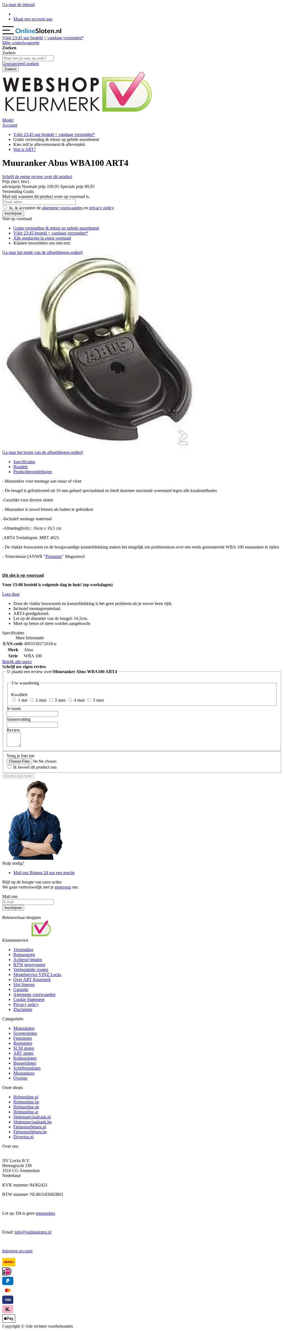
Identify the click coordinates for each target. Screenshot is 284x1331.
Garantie (20, 989)
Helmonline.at (25, 1111)
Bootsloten (22, 1043)
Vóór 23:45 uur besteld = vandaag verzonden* (54, 134)
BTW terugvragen (29, 964)
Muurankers (23, 1073)
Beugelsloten (24, 1063)
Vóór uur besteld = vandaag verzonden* (43, 37)
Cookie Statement (28, 999)
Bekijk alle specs (17, 661)
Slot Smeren (24, 984)
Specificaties (24, 461)
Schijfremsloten (26, 1068)
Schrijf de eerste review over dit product (37, 176)
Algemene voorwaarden (34, 994)
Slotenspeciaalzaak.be (32, 1121)
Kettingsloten (25, 1058)
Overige (20, 1078)
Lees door (11, 594)
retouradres (45, 1213)
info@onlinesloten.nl (33, 1232)
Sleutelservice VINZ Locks (37, 974)
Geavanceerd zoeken (20, 63)
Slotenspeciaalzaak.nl (32, 1116)
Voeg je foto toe (20, 755)
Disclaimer (22, 1009)
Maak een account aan (32, 19)
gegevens (63, 887)
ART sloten (23, 1053)
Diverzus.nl (23, 1136)
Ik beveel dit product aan (35, 767)
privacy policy (101, 207)
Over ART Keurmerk (32, 979)
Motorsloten (23, 1028)
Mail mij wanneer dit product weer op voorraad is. (46, 196)
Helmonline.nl (25, 1097)
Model (8, 120)
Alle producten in (42, 238)
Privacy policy (26, 1004)
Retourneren (24, 954)
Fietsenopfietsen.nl (29, 1126)
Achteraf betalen (27, 959)
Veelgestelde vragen (30, 969)
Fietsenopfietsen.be (30, 1131)
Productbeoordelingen (32, 471)
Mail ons (44, 872)
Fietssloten (22, 1038)
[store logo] (38, 32)
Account (9, 125)
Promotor (53, 556)
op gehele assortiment (56, 228)
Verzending (23, 949)
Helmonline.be (26, 1102)
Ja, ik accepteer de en (61, 207)
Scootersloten (25, 1033)
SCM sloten (23, 1048)
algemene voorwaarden (62, 207)
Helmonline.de (26, 1107)
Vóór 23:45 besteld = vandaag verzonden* (50, 233)
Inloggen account (17, 1250)
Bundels (20, 466)
